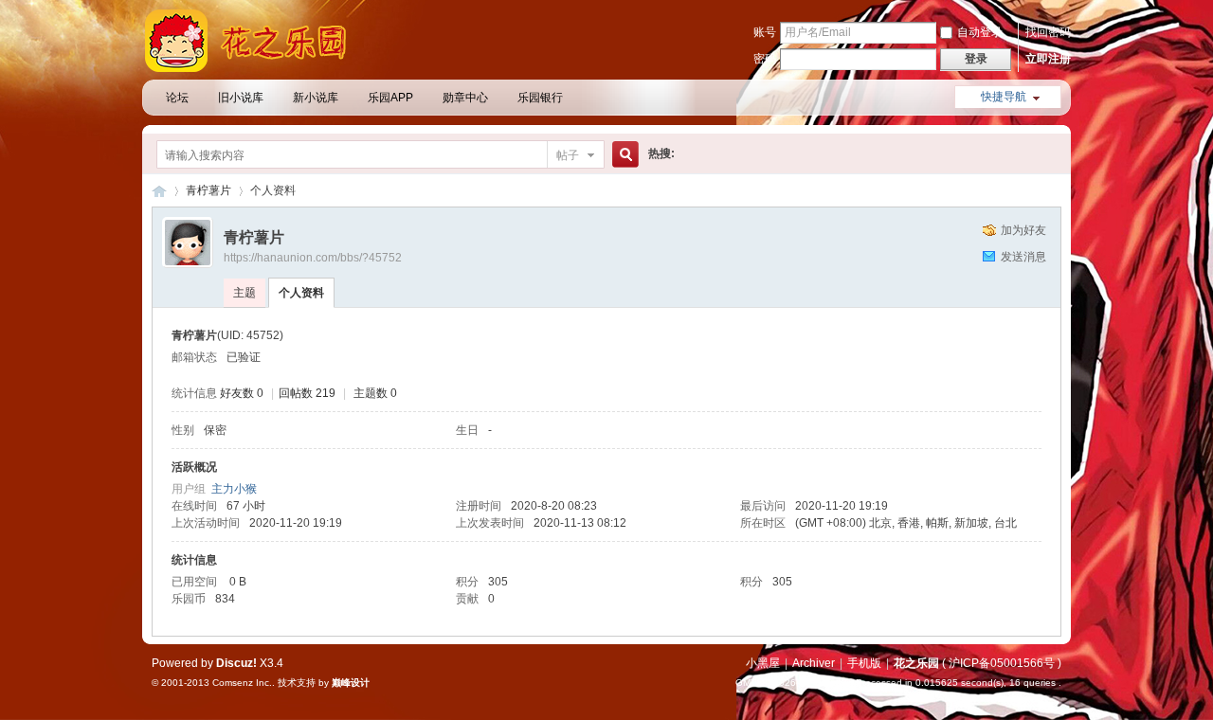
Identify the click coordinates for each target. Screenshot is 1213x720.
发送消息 (1023, 256)
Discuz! (236, 663)
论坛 (177, 97)
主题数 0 (375, 393)
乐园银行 (540, 97)
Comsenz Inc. (242, 682)
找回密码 (1048, 32)
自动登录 (980, 32)
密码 (764, 58)
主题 (244, 292)
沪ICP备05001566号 (1002, 663)
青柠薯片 (208, 190)
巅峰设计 (351, 682)
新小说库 (315, 97)
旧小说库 (240, 97)
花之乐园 (159, 191)
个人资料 (301, 292)
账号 (764, 32)
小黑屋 (763, 663)
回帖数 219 (307, 393)
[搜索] (623, 155)
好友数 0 (241, 393)
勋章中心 (465, 97)
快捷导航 (1003, 96)
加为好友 (1023, 230)
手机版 (864, 663)
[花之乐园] (256, 68)
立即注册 (1048, 58)
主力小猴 (234, 488)
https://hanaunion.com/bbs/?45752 (313, 257)
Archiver (813, 663)
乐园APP (390, 97)
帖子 (567, 155)
